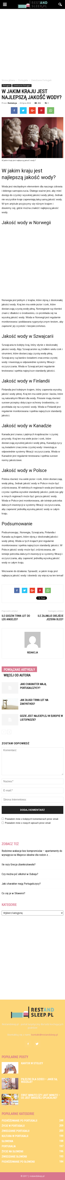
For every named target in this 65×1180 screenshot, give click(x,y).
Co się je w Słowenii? (13, 893)
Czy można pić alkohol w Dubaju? (20, 874)
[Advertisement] (32, 43)
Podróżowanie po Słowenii (18, 1161)
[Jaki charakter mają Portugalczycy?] (10, 688)
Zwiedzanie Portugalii (21, 85)
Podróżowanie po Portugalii (19, 1120)
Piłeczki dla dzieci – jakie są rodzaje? (39, 1080)
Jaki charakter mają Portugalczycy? (21, 883)
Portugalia (6, 85)
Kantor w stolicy (32, 1063)
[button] (60, 4)
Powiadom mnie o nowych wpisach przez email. (28, 823)
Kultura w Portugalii (15, 1136)
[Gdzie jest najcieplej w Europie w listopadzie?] (10, 719)
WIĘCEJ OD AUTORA (17, 675)
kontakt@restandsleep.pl (44, 1034)
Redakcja (12, 103)
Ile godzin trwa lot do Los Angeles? (16, 617)
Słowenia (7, 1141)
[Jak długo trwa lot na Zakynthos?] (10, 704)
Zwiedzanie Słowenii (14, 1156)
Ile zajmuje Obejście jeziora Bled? (50, 617)
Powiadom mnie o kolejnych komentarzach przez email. (32, 819)
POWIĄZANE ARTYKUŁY (19, 670)
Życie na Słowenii (12, 1151)
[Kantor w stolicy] (10, 1067)
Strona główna (8, 80)
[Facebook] (28, 1044)
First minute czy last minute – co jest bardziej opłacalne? (40, 1096)
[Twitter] (37, 1044)
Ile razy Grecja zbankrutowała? (19, 864)
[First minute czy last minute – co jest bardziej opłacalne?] (10, 1099)
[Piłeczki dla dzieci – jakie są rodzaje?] (10, 1083)
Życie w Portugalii (13, 1125)
